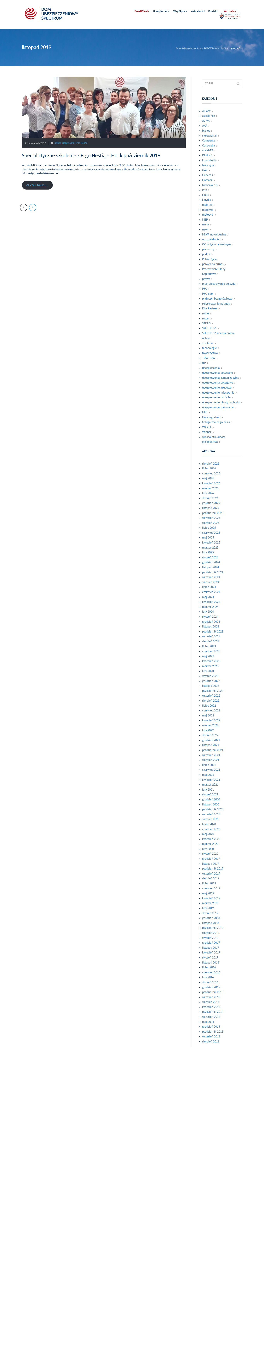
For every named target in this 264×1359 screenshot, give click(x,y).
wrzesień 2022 (211, 695)
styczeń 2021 (210, 794)
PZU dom (208, 294)
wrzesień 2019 (211, 873)
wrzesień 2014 (211, 1017)
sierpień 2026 (210, 463)
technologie (209, 348)
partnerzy (208, 249)
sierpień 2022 (210, 700)
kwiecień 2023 (211, 661)
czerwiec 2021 (211, 769)
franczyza (208, 165)
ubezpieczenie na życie (216, 397)
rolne (205, 313)
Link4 (205, 195)
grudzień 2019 (211, 858)
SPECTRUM (209, 328)
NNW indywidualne (214, 234)
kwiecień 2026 (211, 483)
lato (204, 190)
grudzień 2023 (211, 621)
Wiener (206, 432)
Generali (207, 175)
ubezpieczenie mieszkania (218, 392)
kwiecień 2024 (211, 602)
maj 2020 (208, 834)
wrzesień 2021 (211, 755)
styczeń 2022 (210, 735)
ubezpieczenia (211, 368)
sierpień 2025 (210, 523)
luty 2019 (208, 908)
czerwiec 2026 (211, 473)
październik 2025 (212, 513)
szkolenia (207, 343)
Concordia (208, 145)
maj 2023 (208, 656)
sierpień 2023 (210, 641)
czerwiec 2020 (211, 829)
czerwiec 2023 (211, 651)
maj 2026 (208, 478)
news (205, 229)
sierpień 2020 (210, 819)
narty (205, 224)
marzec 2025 (210, 547)
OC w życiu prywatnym (216, 244)
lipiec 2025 (209, 527)
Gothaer (207, 180)
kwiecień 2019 (211, 898)
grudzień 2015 (211, 987)
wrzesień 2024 (211, 577)
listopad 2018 (210, 923)
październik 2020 (212, 809)
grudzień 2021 (211, 740)
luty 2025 (208, 552)
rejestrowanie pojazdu (216, 303)
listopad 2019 (210, 863)
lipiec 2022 (209, 705)
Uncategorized (211, 417)
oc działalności (211, 239)
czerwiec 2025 (211, 532)
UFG (204, 412)
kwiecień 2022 (211, 720)
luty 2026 (208, 493)
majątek (207, 205)
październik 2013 (212, 1031)
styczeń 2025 (210, 557)
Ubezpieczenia (161, 11)
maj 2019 (208, 893)
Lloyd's (206, 200)
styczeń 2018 (210, 938)
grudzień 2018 (211, 918)
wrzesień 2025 (211, 518)
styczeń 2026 (210, 498)
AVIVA (205, 121)
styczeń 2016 (210, 982)
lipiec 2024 (209, 587)
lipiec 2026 (209, 468)
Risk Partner (209, 308)
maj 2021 (208, 774)
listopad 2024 (210, 567)
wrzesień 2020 (211, 814)
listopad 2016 (210, 962)
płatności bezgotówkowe (217, 298)
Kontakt (213, 11)
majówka (208, 210)
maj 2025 (208, 537)
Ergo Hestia (81, 143)
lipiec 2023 (209, 646)
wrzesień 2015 (211, 997)
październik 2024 (212, 572)
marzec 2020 (210, 844)
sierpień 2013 (210, 1041)
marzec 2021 (210, 784)
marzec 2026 (210, 488)
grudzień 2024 (211, 562)
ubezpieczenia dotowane (217, 372)
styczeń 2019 (210, 913)
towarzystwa (210, 353)
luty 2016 (208, 977)
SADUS (206, 323)
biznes (58, 143)
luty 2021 (208, 789)
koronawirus (209, 185)
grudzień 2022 (211, 681)
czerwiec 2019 (211, 888)
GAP (204, 170)
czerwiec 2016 (211, 972)
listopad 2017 (210, 947)
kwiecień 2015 (211, 1007)
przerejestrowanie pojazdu (218, 283)
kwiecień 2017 (211, 952)
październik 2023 (212, 631)
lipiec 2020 (209, 824)
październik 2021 (212, 750)
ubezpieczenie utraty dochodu (220, 402)
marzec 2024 (210, 607)
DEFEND (207, 155)
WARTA (206, 427)
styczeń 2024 (210, 616)
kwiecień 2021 (211, 780)
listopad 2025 (210, 508)
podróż (206, 254)
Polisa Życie (209, 259)
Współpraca (180, 11)
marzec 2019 (210, 903)
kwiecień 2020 (211, 839)
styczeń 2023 (210, 676)
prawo (206, 279)
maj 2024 (208, 597)
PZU (204, 288)
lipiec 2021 (209, 765)
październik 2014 (212, 1012)
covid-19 (207, 150)
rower (206, 318)
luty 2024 (208, 611)
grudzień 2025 (211, 503)
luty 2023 (208, 671)
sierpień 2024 (210, 582)
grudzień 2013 (211, 1026)
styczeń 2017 (210, 957)
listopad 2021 (210, 745)
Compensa (208, 140)
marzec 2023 (210, 666)
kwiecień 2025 (211, 542)
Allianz (206, 111)
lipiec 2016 (209, 967)
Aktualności (197, 11)
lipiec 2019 (209, 883)
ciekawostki (68, 143)
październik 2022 (212, 691)
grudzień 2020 (211, 799)
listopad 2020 (210, 804)
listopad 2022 (210, 686)
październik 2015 (212, 992)
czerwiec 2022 (211, 710)
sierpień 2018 (210, 933)
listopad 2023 (210, 626)
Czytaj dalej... (37, 185)
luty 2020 (208, 849)
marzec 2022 (210, 725)
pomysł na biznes (212, 264)
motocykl (208, 214)
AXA (204, 125)
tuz (204, 363)
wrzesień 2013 (211, 1036)
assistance (208, 116)
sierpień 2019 (210, 878)
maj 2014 (208, 1022)
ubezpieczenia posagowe (217, 382)
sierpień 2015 (210, 1002)
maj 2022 (208, 715)
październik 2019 (212, 868)
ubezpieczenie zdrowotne (218, 407)
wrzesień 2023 (211, 636)
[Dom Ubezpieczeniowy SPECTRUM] (51, 13)
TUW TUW (208, 358)
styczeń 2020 (210, 853)
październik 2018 (212, 928)
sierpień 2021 (210, 760)
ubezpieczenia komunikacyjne (220, 377)
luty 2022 (208, 730)
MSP (205, 219)
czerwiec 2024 (211, 592)
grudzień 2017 (211, 942)
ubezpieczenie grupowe (217, 387)
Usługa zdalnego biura (216, 422)
